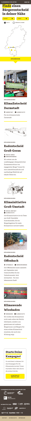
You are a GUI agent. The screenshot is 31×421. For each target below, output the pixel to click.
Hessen (5, 18)
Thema (19, 18)
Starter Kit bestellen (15, 376)
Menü (26, 2)
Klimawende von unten (9, 2)
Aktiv (8, 22)
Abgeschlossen (19, 22)
